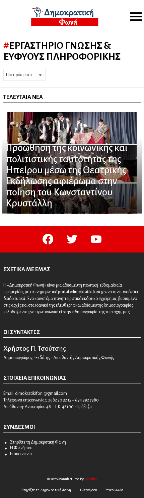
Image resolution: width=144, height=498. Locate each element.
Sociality (90, 479)
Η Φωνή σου (21, 448)
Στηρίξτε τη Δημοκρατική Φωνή (38, 442)
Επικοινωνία (21, 454)
